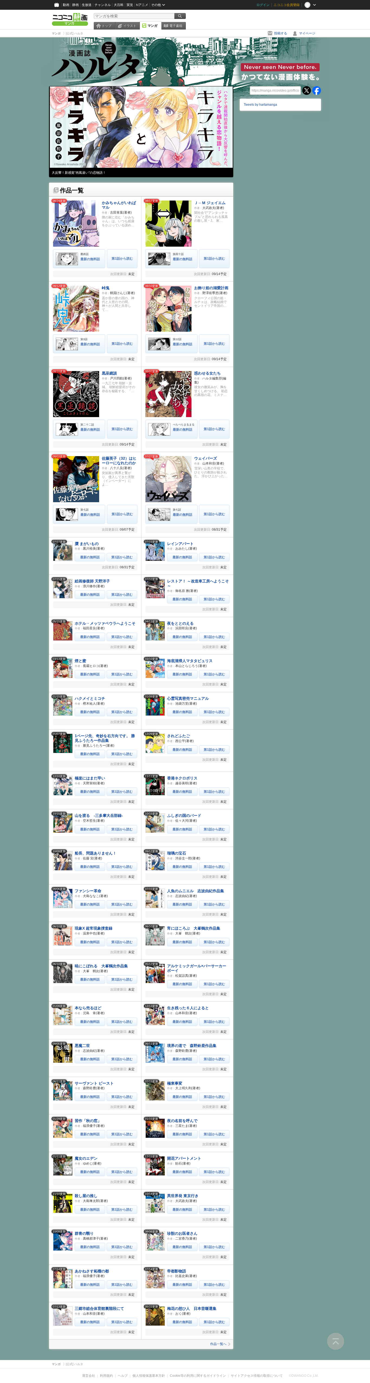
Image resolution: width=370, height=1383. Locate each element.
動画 (66, 5)
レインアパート (180, 543)
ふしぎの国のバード (184, 815)
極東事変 (174, 1083)
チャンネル (103, 5)
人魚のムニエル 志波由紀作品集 (195, 891)
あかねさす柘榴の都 (92, 1271)
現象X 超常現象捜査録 (93, 928)
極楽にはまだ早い (90, 778)
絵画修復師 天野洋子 (92, 581)
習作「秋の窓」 (88, 1120)
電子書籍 (175, 26)
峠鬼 (105, 288)
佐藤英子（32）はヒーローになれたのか (119, 460)
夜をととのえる (180, 623)
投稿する (280, 33)
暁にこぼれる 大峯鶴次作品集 (101, 966)
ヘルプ (123, 1376)
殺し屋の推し (86, 1196)
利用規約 (106, 1376)
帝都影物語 (176, 1271)
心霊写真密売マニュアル (188, 698)
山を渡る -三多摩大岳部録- (99, 815)
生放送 (87, 5)
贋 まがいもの (87, 543)
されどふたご (178, 736)
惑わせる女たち (207, 373)
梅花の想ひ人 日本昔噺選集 (191, 1308)
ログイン (263, 5)
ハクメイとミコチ (90, 698)
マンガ (152, 26)
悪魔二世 (82, 1045)
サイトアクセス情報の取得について (257, 1376)
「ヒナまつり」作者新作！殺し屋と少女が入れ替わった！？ (95, 173)
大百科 (119, 5)
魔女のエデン (86, 1158)
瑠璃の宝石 (176, 853)
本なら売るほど (88, 1008)
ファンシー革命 (88, 891)
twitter (306, 90)
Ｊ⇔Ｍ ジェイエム (210, 203)
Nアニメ (142, 5)
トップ (106, 26)
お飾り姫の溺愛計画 (211, 288)
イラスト (129, 26)
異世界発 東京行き (183, 1196)
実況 (129, 5)
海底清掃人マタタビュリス (190, 661)
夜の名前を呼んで (182, 1120)
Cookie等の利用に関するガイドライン (198, 1376)
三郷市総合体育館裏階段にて (99, 1308)
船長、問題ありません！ (95, 853)
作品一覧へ (218, 1344)
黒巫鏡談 (109, 373)
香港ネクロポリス (182, 778)
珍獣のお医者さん (182, 1233)
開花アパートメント (184, 1158)
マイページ (307, 33)
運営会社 (88, 1376)
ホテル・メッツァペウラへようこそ (105, 623)
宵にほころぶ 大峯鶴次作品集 (193, 928)
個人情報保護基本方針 (148, 1376)
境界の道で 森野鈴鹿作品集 (191, 1045)
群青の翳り (84, 1233)
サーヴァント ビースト (94, 1083)
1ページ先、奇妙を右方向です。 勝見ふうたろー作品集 (105, 738)
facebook (316, 90)
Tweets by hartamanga (260, 105)
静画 (75, 5)
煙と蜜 (80, 661)
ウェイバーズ (205, 458)
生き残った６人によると (188, 1008)
